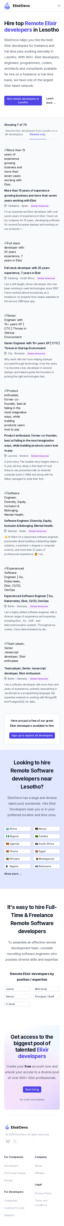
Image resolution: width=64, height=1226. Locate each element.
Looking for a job (14, 1207)
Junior (10, 988)
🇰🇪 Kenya (40, 828)
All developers (14, 134)
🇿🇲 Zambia (41, 836)
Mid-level (41, 988)
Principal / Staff (44, 996)
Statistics (9, 1215)
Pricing (8, 1180)
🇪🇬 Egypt (40, 851)
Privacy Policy (43, 1193)
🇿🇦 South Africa (44, 843)
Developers (11, 1165)
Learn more (51, 100)
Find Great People (15, 1173)
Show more (13, 873)
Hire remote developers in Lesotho (23, 100)
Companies (10, 1200)
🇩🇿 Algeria (12, 866)
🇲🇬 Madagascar (44, 858)
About (38, 1165)
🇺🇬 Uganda (12, 843)
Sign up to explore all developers (32, 735)
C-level (10, 1003)
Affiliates (40, 1173)
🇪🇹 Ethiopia (13, 858)
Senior (10, 996)
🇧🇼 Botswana (43, 866)
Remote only (37, 134)
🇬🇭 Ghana (12, 851)
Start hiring (32, 1089)
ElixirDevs (21, 6)
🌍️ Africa (11, 828)
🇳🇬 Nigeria (12, 836)
